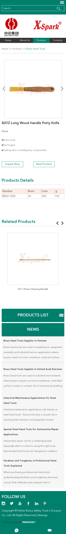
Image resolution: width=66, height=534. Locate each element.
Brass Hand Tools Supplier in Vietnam (25, 341)
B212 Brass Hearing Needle (33, 289)
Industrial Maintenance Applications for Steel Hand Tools (30, 400)
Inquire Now (12, 164)
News (33, 330)
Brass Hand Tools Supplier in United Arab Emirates (33, 369)
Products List (33, 315)
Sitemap (43, 515)
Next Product (44, 164)
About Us (25, 40)
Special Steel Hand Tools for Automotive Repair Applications (31, 432)
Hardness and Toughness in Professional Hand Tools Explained (30, 463)
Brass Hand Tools (35, 49)
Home (8, 40)
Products (41, 40)
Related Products (18, 222)
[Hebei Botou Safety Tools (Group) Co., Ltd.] (33, 27)
